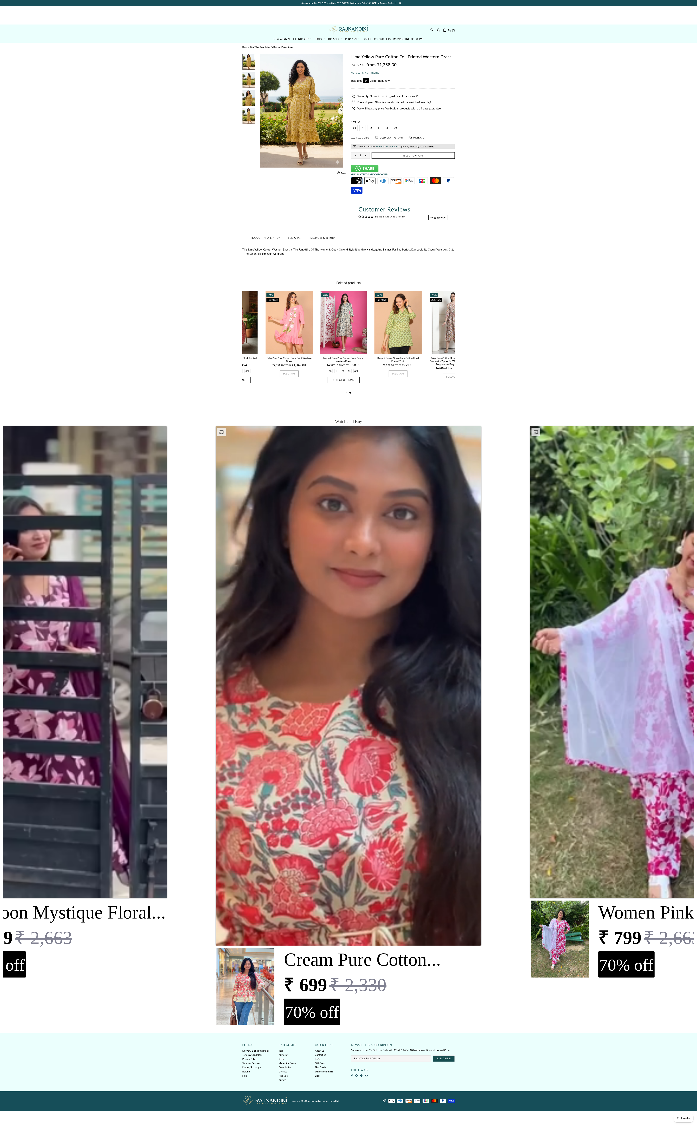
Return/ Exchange (251, 1067)
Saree (281, 1059)
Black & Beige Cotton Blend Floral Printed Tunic (430, 358)
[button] (348, 726)
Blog (317, 1075)
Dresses (283, 1071)
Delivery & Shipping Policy (255, 1050)
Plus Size (283, 1075)
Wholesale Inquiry (324, 1071)
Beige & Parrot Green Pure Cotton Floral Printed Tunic (321, 360)
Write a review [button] (437, 217)
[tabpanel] (375, 339)
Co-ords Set (285, 1067)
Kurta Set (283, 1054)
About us (319, 1050)
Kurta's (282, 1079)
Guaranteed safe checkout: (369, 174)
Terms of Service (251, 1063)
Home (244, 47)
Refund (246, 1071)
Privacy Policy (249, 1059)
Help (244, 1075)
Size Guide (320, 1067)
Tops (281, 1050)
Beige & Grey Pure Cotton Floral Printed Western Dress (267, 360)
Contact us (320, 1054)
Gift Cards (320, 1063)
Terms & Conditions (252, 1054)
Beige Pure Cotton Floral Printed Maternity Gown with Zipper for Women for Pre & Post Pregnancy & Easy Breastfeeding (376, 361)
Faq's (317, 1059)
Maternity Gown (287, 1063)
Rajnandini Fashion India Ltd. (348, 30)
